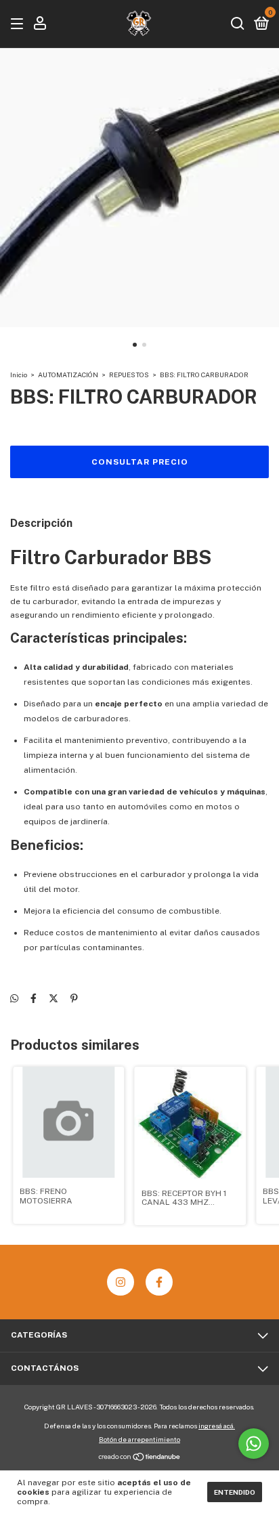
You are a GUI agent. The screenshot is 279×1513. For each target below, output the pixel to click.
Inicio (18, 374)
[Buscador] (237, 24)
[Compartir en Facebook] (33, 998)
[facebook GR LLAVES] (159, 1282)
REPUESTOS (129, 374)
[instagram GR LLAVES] (120, 1282)
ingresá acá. (216, 1426)
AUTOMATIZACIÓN (68, 374)
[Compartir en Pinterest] (74, 998)
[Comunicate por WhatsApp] (253, 1443)
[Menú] (19, 24)
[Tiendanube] (140, 1458)
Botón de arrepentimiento (139, 1439)
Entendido (234, 1492)
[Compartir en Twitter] (53, 998)
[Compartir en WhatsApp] (14, 998)
